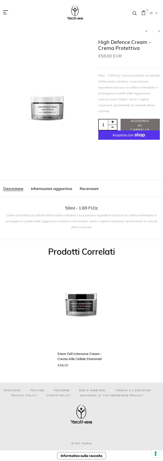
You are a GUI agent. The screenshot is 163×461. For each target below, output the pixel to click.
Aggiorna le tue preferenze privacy (111, 395)
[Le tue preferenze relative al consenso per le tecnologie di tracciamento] (156, 454)
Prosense (62, 390)
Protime (37, 390)
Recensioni (89, 188)
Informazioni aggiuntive (51, 188)
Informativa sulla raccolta (81, 456)
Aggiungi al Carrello (140, 124)
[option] (81, 318)
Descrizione (13, 188)
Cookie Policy (58, 395)
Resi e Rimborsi (92, 390)
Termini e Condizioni (133, 390)
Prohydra (12, 390)
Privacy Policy (24, 395)
